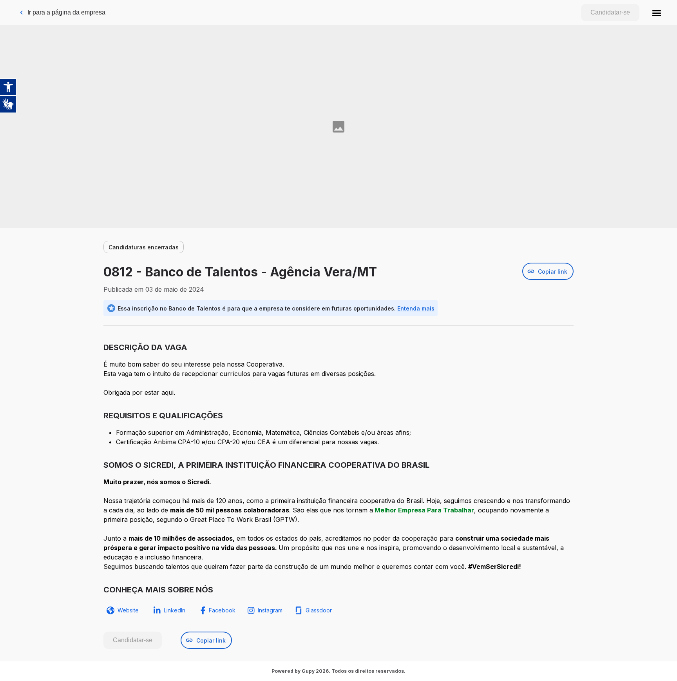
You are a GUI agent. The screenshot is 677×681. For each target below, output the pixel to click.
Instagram (270, 610)
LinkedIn (174, 610)
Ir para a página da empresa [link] (66, 12)
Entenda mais (415, 308)
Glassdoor (319, 610)
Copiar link (552, 271)
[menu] (656, 12)
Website (128, 610)
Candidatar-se (610, 12)
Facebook (222, 610)
